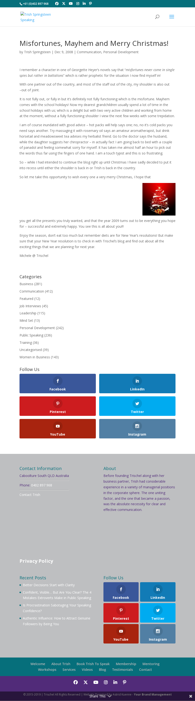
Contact (145, 669)
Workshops (47, 669)
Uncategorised (31, 349)
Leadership (28, 313)
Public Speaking (31, 335)
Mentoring (151, 664)
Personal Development (121, 52)
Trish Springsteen (37, 52)
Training (26, 342)
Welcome (37, 664)
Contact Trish (30, 494)
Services (69, 669)
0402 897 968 (41, 485)
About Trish (60, 664)
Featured (26, 298)
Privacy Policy (36, 561)
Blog (102, 669)
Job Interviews (30, 306)
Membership (126, 664)
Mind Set (26, 320)
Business (26, 284)
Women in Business (35, 357)
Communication (89, 52)
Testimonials (122, 669)
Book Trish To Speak (93, 664)
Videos (87, 669)
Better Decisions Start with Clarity (49, 585)
